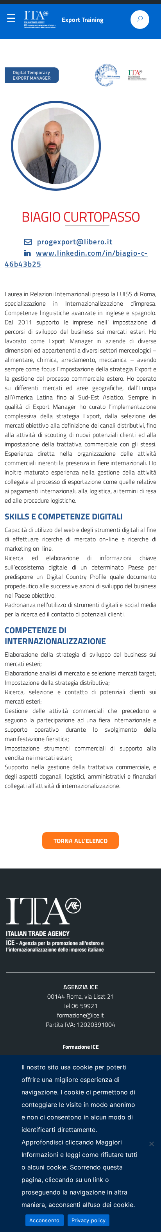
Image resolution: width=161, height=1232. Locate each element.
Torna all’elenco (80, 840)
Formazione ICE (81, 1046)
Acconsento (44, 1220)
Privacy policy (89, 1220)
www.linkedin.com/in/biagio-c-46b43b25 (76, 258)
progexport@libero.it (75, 241)
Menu (11, 20)
